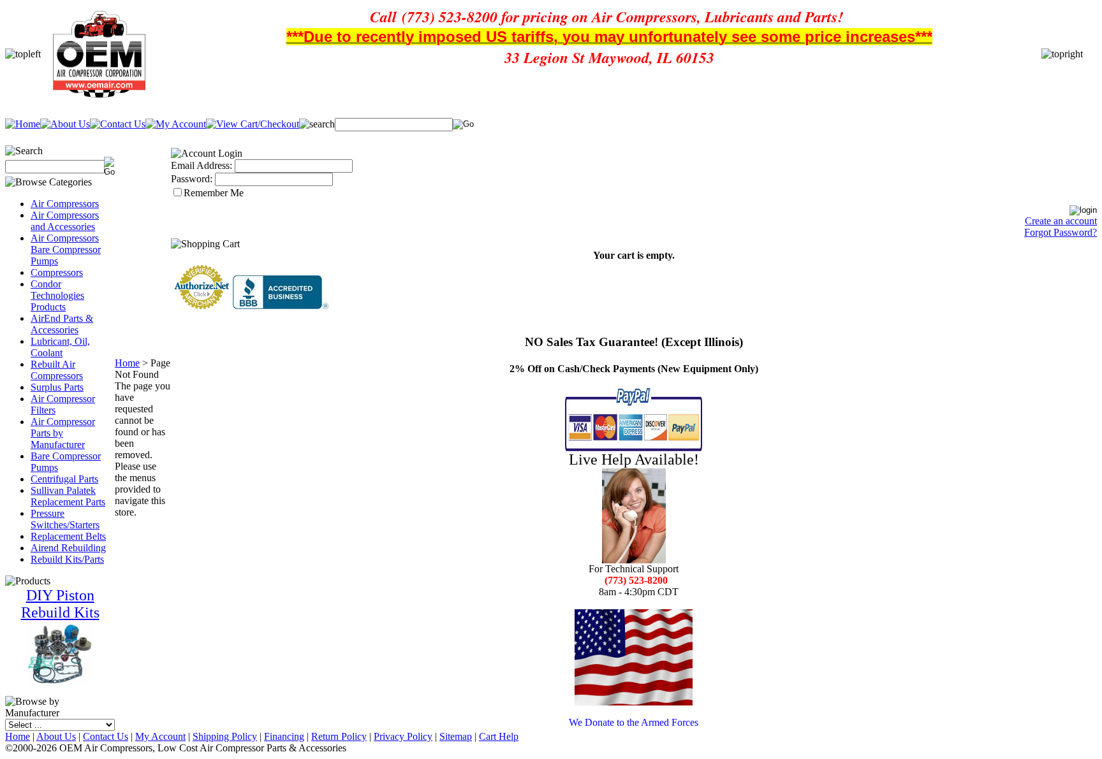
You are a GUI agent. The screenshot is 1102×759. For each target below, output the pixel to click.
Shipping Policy (225, 736)
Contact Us (105, 736)
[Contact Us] (117, 124)
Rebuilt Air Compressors (57, 370)
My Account (160, 736)
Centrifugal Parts (64, 478)
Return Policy (339, 736)
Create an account (1061, 220)
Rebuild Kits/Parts (67, 559)
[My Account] (175, 124)
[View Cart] (252, 124)
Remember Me (214, 192)
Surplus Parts (57, 387)
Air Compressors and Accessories (65, 221)
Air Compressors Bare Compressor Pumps (66, 249)
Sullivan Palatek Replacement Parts (68, 496)
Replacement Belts (68, 536)
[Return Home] (22, 124)
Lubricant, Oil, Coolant (60, 347)
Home (127, 363)
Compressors (57, 272)
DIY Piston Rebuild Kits (60, 604)
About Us (56, 736)
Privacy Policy (403, 736)
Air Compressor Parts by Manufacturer (63, 433)
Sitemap (455, 736)
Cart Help (498, 736)
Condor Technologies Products (57, 295)
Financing (284, 736)
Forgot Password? (1060, 232)
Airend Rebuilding (68, 547)
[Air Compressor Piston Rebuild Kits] (60, 681)
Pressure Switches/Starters (65, 519)
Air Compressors (65, 203)
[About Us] (65, 124)
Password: (191, 178)
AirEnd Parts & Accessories (62, 324)
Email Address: (201, 165)
